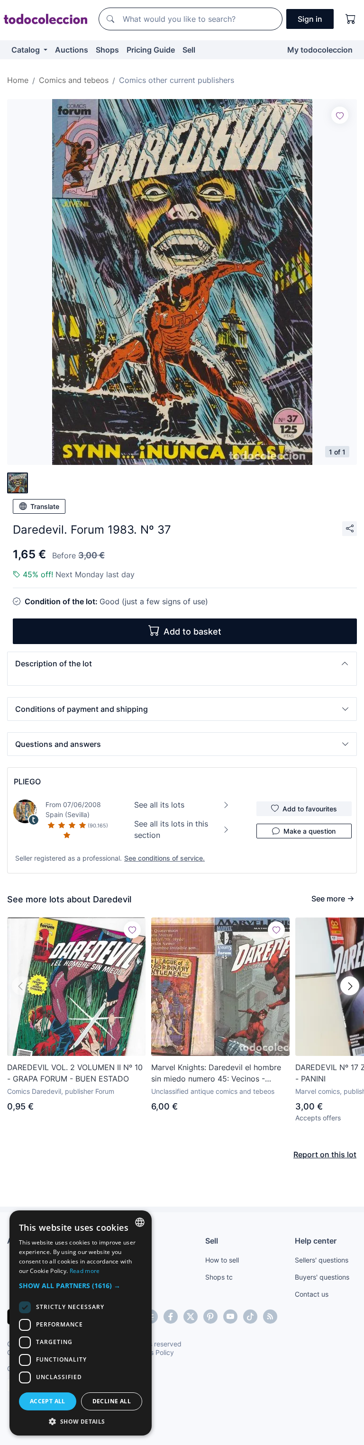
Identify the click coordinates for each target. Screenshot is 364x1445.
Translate (44, 506)
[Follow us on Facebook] (171, 1316)
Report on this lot (324, 1154)
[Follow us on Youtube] (230, 1316)
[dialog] (80, 1323)
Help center (316, 1240)
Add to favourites (309, 809)
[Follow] (339, 115)
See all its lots (159, 804)
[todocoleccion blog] (270, 1316)
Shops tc (219, 1277)
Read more (85, 1271)
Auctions (71, 50)
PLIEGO (27, 781)
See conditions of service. (164, 858)
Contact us (311, 1294)
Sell (188, 50)
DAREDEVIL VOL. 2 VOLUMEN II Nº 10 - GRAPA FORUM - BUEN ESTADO (75, 1073)
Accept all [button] (47, 1401)
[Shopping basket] (350, 19)
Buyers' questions (322, 1277)
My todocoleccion (320, 50)
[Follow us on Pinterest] (210, 1316)
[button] (182, 663)
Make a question (309, 831)
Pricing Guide (151, 50)
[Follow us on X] (190, 1316)
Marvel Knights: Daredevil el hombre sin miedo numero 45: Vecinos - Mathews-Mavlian (216, 1073)
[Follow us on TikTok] (250, 1316)
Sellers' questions (321, 1260)
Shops (107, 50)
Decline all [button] (111, 1401)
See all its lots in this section (171, 829)
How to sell (222, 1260)
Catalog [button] (26, 50)
